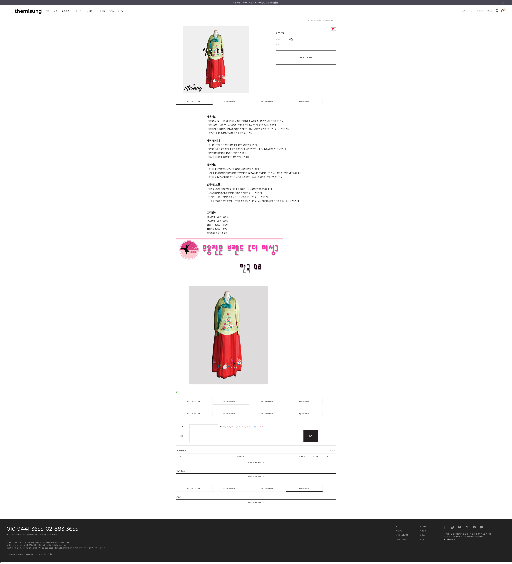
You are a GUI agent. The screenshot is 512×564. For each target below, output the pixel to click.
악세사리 (77, 11)
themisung (28, 11)
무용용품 (65, 11)
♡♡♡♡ (249, 427)
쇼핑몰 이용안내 (401, 539)
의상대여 (101, 11)
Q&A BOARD (304, 101)
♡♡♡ (240, 427)
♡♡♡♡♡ (260, 427)
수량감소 (301, 44)
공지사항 (423, 527)
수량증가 (297, 44)
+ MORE (333, 450)
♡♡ (232, 427)
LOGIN (464, 11)
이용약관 (399, 531)
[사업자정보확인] (31, 545)
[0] (502, 10)
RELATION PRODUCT (231, 101)
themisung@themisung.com (93, 548)
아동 (56, 11)
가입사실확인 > (449, 539)
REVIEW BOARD (267, 101)
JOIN (472, 11)
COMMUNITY (116, 11)
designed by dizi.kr (44, 554)
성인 (48, 11)
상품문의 (423, 531)
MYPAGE (489, 11)
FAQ (422, 539)
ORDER (479, 11)
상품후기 (423, 535)
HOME (310, 20)
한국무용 (326, 20)
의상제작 (89, 11)
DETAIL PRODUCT (194, 101)
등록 (311, 436)
